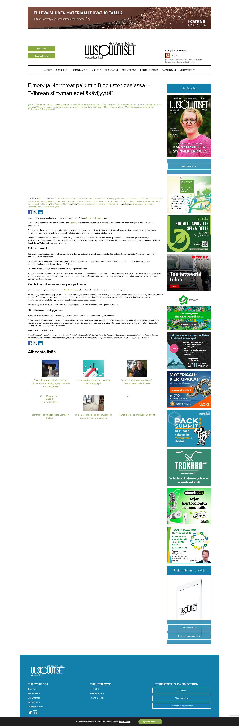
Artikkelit (61, 70)
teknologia (149, 204)
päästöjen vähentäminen (97, 204)
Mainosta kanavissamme (182, 706)
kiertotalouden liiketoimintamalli (85, 201)
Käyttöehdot (34, 702)
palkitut (126, 204)
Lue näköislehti (189, 166)
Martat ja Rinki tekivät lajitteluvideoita (137, 414)
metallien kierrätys (41, 204)
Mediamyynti (34, 693)
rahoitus (133, 204)
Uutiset (47, 70)
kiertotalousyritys (122, 201)
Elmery (111, 198)
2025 (59, 198)
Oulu (74, 204)
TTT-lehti (94, 689)
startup (141, 204)
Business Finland (100, 198)
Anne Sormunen (69, 198)
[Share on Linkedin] (40, 212)
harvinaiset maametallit (135, 198)
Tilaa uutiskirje (41, 56)
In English (170, 50)
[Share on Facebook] (30, 212)
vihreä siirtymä (48, 207)
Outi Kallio (81, 204)
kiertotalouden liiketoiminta (59, 201)
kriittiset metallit (140, 201)
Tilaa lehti (41, 49)
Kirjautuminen (79, 70)
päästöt (112, 204)
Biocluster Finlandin (94, 218)
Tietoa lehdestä (149, 70)
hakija (123, 198)
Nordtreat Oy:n (70, 290)
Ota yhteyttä (34, 697)
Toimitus (32, 689)
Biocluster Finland (85, 198)
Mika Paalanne (56, 204)
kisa (131, 201)
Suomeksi (181, 50)
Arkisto (96, 70)
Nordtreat (67, 204)
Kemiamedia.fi (97, 693)
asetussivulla (124, 721)
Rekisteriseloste (35, 706)
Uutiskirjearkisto (189, 628)
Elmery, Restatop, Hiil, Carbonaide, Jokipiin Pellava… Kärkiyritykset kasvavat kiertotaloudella (50, 383)
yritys (57, 207)
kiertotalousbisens (106, 201)
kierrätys (43, 201)
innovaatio (150, 198)
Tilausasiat (111, 70)
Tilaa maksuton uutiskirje (189, 636)
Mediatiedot (129, 70)
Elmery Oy (74, 223)
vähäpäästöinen (34, 207)
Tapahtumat (169, 70)
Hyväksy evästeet (150, 721)
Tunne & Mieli (96, 697)
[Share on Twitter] (35, 212)
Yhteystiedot (187, 70)
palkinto (119, 204)
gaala (117, 198)
